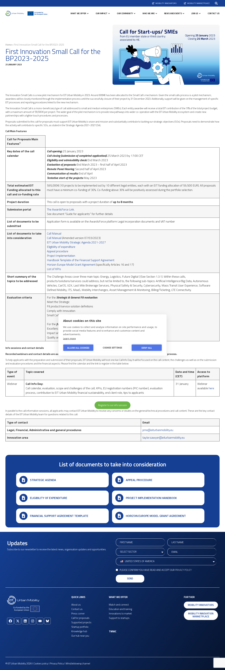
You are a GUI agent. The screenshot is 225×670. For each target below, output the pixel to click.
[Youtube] (40, 621)
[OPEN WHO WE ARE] (156, 13)
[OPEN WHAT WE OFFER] (88, 13)
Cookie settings (112, 347)
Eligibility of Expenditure (48, 498)
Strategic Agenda (43, 480)
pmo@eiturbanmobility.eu (157, 430)
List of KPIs (54, 269)
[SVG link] (14, 13)
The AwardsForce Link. (60, 209)
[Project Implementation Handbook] (119, 498)
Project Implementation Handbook (151, 498)
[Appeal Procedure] (119, 480)
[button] (216, 3)
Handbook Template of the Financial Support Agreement (81, 260)
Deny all (146, 347)
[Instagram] (32, 621)
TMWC (112, 631)
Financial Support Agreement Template (59, 516)
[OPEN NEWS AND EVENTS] (183, 13)
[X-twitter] (17, 621)
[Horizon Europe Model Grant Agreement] (119, 516)
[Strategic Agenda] (23, 480)
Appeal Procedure (139, 480)
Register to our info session (112, 405)
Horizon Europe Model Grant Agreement (71, 264)
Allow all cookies (78, 347)
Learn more (69, 338)
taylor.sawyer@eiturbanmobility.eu (163, 437)
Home (8, 45)
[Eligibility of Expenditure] (23, 498)
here (211, 388)
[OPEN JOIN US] (200, 13)
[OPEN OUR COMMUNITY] (134, 13)
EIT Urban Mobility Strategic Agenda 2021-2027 (77, 242)
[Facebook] (10, 621)
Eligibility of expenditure (61, 247)
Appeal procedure (57, 251)
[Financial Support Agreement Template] (23, 516)
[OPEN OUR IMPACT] (109, 13)
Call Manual (54, 233)
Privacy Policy (183, 570)
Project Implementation (61, 255)
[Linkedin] (25, 621)
